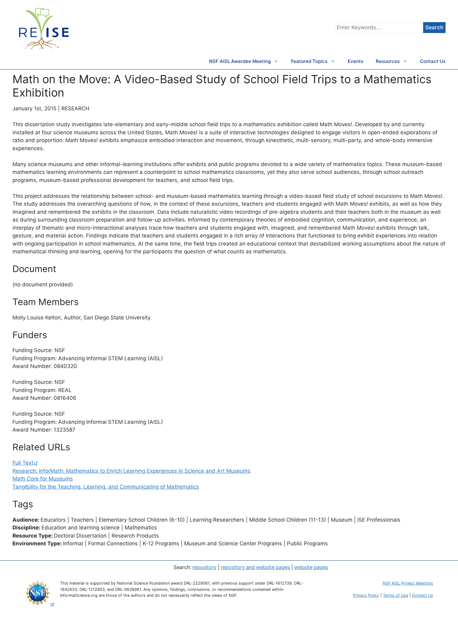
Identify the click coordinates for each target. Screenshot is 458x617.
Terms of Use (395, 595)
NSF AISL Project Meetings (408, 583)
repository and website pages (255, 567)
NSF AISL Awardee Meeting (240, 61)
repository (204, 567)
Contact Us (433, 61)
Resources (388, 61)
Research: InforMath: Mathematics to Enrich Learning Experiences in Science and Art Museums (131, 471)
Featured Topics (309, 61)
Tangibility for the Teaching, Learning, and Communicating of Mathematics (105, 487)
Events (355, 61)
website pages (311, 567)
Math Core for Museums (42, 479)
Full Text (22, 463)
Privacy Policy (366, 595)
